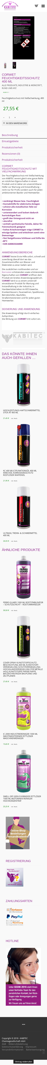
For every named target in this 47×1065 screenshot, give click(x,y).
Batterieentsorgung (35, 1049)
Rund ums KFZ (9, 88)
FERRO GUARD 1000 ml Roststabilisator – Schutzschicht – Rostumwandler (23, 603)
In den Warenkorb (16, 123)
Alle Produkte (9, 85)
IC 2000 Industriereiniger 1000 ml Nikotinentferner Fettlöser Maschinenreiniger (20, 736)
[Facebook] (43, 1052)
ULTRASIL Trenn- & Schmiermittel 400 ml (20, 534)
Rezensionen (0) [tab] (11, 153)
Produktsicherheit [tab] (12, 147)
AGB (4, 1044)
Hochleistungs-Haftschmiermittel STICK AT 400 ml (21, 411)
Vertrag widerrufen (23, 1062)
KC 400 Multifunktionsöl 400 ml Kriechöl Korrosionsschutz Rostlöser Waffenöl (20, 472)
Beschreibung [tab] (10, 135)
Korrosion (7, 272)
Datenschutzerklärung (12, 1046)
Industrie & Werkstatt (30, 85)
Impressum (31, 1046)
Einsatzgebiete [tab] (10, 141)
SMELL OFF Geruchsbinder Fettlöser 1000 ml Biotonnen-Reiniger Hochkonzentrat (22, 798)
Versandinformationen (12, 1049)
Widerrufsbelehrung (18, 1044)
